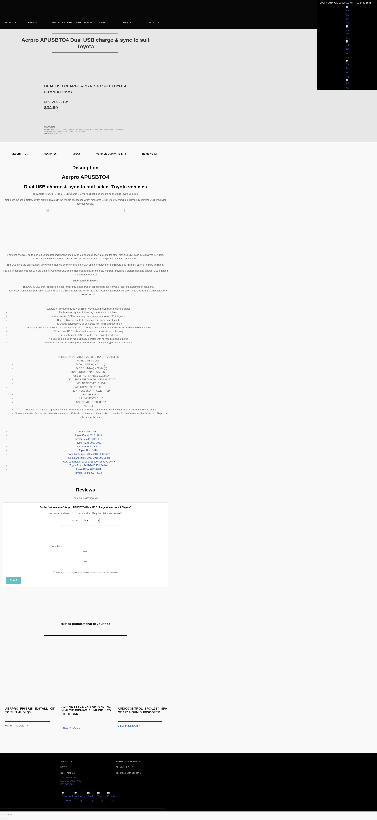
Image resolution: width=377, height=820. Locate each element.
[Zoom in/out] (1, 814)
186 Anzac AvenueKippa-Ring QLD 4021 (70, 779)
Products (10, 22)
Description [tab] (19, 153)
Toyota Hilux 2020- (88, 450)
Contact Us (152, 22)
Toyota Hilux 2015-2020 (88, 446)
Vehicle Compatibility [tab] (111, 153)
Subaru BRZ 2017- (88, 431)
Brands (32, 22)
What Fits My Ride (62, 22)
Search (127, 22)
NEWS (63, 767)
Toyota (70, 131)
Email (85, 562)
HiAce (121, 129)
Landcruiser (48, 131)
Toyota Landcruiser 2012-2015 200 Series (88, 458)
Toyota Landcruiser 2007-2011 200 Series (88, 454)
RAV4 (60, 131)
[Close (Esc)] (10, 814)
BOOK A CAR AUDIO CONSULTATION (337, 3)
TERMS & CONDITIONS (128, 773)
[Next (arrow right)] (4, 818)
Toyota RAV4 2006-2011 (88, 469)
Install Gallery (85, 22)
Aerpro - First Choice (68, 129)
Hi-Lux (116, 129)
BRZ (101, 129)
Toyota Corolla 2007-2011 (88, 439)
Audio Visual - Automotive (84, 129)
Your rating (76, 520)
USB (60, 133)
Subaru (65, 131)
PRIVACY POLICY (125, 767)
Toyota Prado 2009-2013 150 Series (88, 465)
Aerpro (50, 133)
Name (85, 551)
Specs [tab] (76, 153)
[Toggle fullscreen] (4, 814)
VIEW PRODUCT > (16, 725)
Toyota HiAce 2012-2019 (88, 443)
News (102, 22)
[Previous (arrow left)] (1, 818)
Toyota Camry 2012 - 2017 (88, 435)
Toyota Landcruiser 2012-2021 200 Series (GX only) (88, 461)
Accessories (56, 129)
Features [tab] (50, 153)
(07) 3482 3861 (67, 784)
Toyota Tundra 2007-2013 (88, 473)
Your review (56, 546)
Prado (55, 131)
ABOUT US (66, 761)
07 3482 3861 (364, 2)
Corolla (111, 129)
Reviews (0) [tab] (149, 153)
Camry (106, 129)
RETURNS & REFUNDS (128, 761)
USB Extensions (79, 131)
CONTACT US (67, 773)
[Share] (7, 814)
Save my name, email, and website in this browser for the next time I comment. (87, 573)
